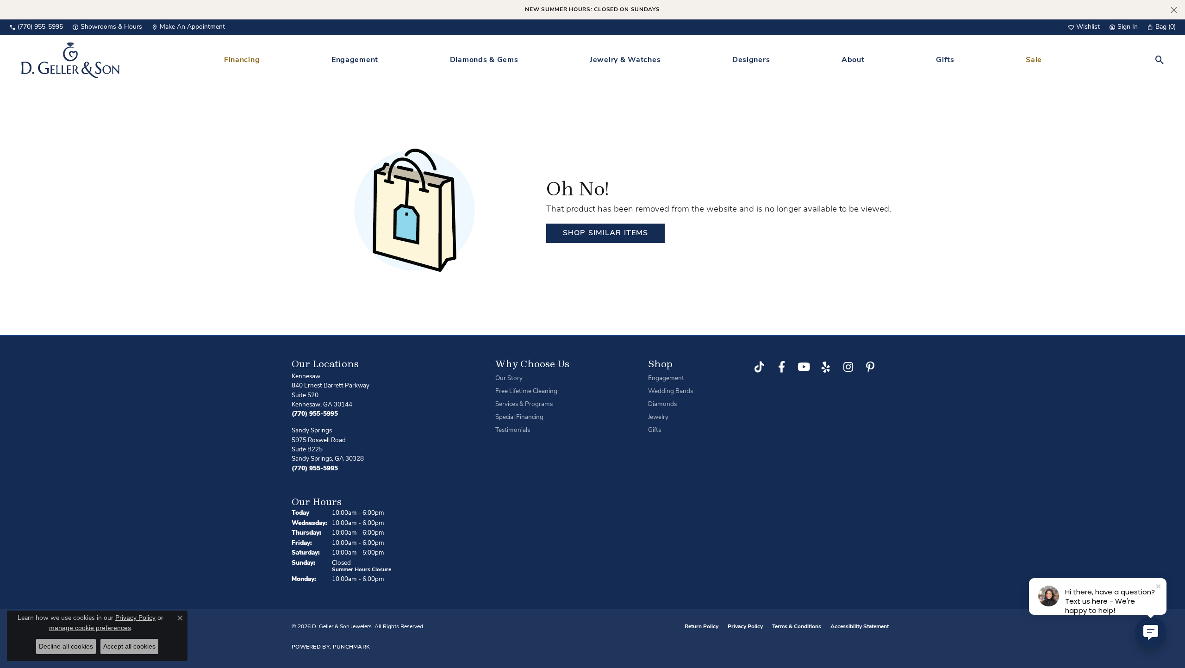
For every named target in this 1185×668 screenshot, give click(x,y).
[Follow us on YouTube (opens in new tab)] (803, 367)
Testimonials (512, 430)
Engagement (354, 60)
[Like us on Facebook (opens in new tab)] (781, 367)
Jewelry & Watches (625, 60)
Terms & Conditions (796, 627)
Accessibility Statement (859, 627)
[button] (1084, 27)
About (853, 60)
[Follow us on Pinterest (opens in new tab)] (870, 367)
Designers (751, 60)
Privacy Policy (745, 627)
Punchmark (351, 647)
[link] (36, 27)
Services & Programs (524, 404)
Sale (1034, 60)
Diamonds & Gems (484, 60)
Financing (242, 60)
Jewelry (658, 417)
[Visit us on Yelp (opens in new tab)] (826, 367)
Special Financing (519, 417)
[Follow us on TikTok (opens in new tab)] (759, 367)
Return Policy (701, 627)
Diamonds (662, 404)
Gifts (945, 60)
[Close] (1173, 10)
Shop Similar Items (605, 233)
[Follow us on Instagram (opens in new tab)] (848, 367)
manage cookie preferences (90, 627)
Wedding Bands (670, 391)
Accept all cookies (129, 646)
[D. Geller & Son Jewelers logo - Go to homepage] (70, 60)
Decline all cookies (66, 646)
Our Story (509, 378)
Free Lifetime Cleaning (526, 391)
